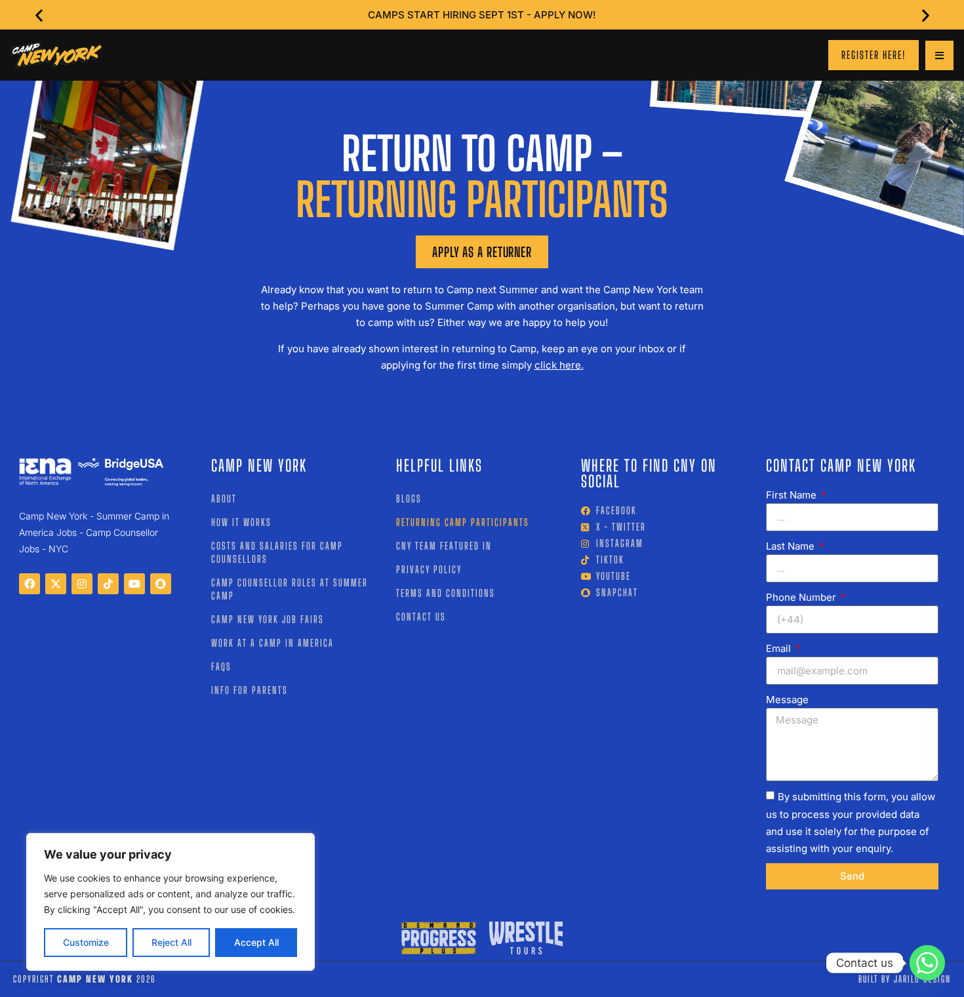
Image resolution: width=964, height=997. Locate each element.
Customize (86, 942)
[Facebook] (29, 583)
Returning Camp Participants (462, 522)
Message (787, 699)
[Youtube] (134, 583)
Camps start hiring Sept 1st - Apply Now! (482, 15)
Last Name (791, 546)
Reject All (171, 942)
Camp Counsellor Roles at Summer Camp (289, 589)
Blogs (409, 498)
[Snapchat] (160, 583)
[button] (39, 15)
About (224, 498)
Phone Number (802, 597)
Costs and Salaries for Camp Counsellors (277, 552)
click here (557, 365)
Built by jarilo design (904, 979)
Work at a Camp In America (272, 643)
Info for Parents (249, 690)
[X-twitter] (55, 583)
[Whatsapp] (927, 963)
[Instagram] (81, 583)
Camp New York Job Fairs (267, 619)
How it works (241, 522)
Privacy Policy (429, 569)
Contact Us (421, 616)
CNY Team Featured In (444, 546)
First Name (792, 495)
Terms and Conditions (445, 593)
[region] (170, 902)
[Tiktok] (108, 583)
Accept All (256, 942)
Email (779, 648)
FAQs (221, 666)
